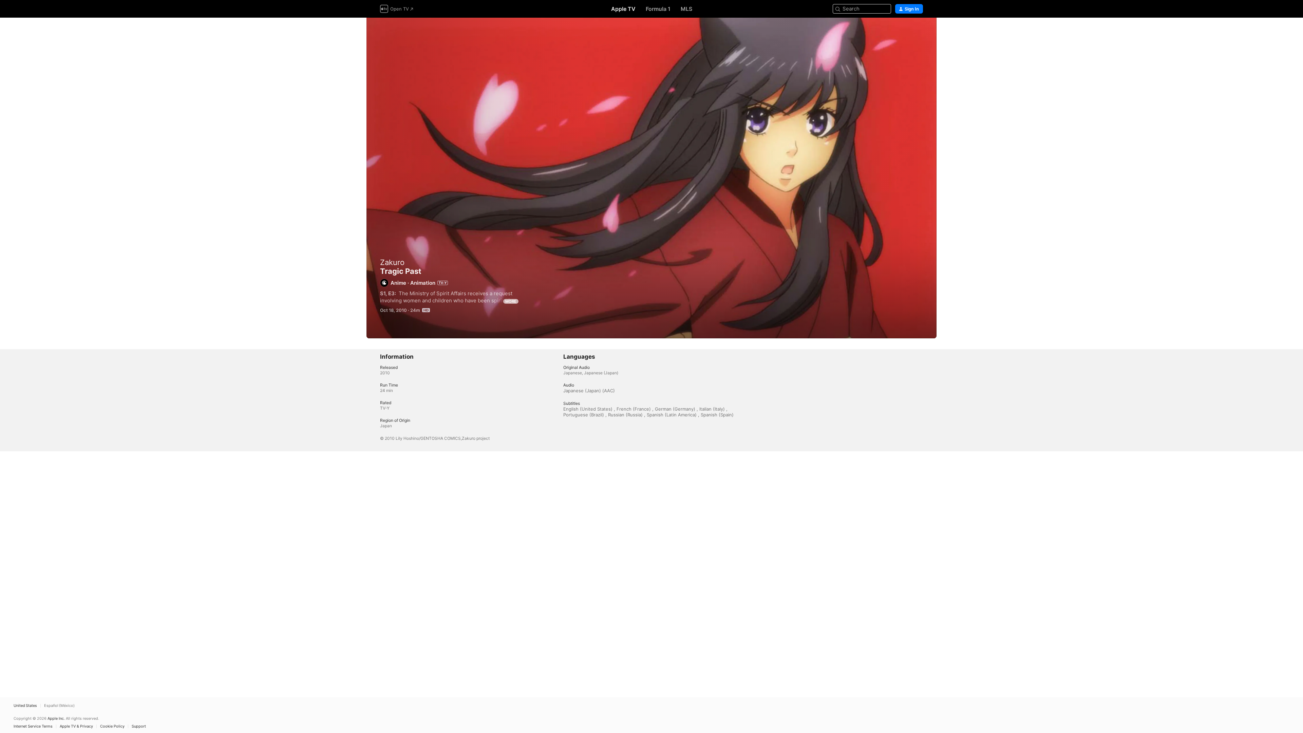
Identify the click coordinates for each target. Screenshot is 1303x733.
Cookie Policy (112, 726)
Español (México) (59, 706)
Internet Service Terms (33, 726)
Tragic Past (651, 178)
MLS (686, 8)
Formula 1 (658, 8)
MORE (510, 301)
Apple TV (623, 8)
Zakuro (392, 262)
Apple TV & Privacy (76, 726)
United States (25, 706)
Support (139, 726)
